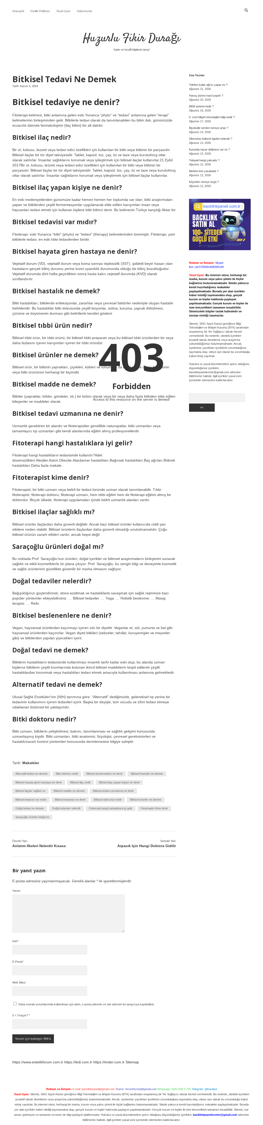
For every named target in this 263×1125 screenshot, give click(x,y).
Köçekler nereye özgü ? (204, 181)
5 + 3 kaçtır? (21, 1015)
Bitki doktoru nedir (67, 773)
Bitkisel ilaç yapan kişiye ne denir (119, 782)
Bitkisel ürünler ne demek (145, 799)
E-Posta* (17, 961)
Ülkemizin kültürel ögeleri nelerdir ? (210, 138)
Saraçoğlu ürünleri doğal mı (32, 817)
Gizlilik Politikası (40, 11)
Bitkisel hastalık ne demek (147, 773)
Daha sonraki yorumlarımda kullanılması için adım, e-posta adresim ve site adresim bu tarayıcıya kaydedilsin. (86, 1004)
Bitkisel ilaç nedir (80, 782)
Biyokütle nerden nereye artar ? (208, 127)
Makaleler (30, 763)
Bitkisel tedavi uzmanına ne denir (113, 790)
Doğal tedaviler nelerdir (66, 808)
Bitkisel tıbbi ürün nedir (108, 799)
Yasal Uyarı (63, 11)
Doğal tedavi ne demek (29, 808)
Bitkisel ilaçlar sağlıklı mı (30, 790)
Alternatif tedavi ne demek (31, 773)
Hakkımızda (84, 11)
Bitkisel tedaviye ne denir (70, 799)
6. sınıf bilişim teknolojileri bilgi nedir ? (212, 117)
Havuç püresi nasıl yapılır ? (206, 95)
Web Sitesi (18, 982)
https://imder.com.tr (109, 1062)
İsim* (15, 941)
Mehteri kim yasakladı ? (204, 171)
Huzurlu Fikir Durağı (131, 38)
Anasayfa (18, 11)
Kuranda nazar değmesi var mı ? (209, 149)
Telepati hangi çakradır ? (204, 160)
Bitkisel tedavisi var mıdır (30, 799)
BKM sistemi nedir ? (201, 106)
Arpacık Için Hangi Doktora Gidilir (146, 846)
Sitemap (132, 1062)
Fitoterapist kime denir (154, 808)
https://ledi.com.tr (78, 1062)
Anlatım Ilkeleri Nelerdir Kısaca (39, 846)
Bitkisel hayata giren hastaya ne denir (38, 782)
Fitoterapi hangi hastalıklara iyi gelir (110, 808)
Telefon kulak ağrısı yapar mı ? (208, 84)
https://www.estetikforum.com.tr (37, 1062)
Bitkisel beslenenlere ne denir (104, 773)
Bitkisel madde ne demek (69, 790)
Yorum (16, 890)
